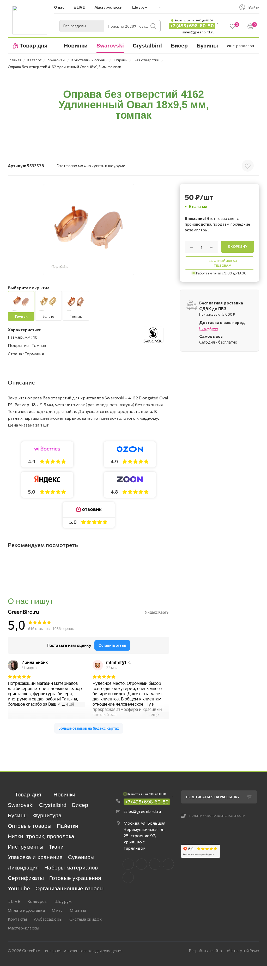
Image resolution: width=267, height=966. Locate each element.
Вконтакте (128, 864)
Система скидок (85, 918)
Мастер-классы (23, 927)
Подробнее (208, 328)
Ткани (56, 847)
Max (141, 864)
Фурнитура (47, 815)
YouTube (19, 888)
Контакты (17, 918)
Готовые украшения (75, 878)
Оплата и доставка (26, 910)
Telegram (154, 864)
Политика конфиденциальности (217, 815)
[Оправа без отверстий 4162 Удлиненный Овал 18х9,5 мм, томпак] (88, 229)
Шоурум (62, 901)
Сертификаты (26, 878)
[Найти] (153, 26)
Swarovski (21, 805)
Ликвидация (23, 868)
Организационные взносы (69, 888)
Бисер (80, 805)
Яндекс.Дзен (128, 877)
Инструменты (25, 847)
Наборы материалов (71, 868)
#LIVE (14, 901)
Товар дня (28, 794)
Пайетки (67, 826)
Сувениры (81, 857)
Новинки (64, 794)
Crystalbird (52, 805)
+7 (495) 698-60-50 (192, 25)
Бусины (18, 815)
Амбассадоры (48, 918)
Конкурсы (37, 901)
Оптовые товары (29, 826)
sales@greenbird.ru (198, 32)
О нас (57, 910)
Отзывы (78, 910)
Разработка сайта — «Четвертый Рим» (224, 950)
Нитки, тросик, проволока (41, 836)
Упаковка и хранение (35, 857)
